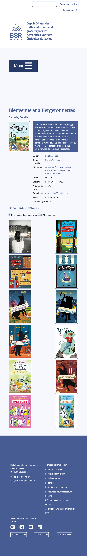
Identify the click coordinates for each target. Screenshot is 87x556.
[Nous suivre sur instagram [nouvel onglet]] (12, 527)
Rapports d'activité (53, 469)
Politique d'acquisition (55, 474)
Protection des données (56, 487)
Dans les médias (52, 478)
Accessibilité (17, 534)
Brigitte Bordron (52, 156)
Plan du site (40, 534)
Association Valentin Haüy (57, 193)
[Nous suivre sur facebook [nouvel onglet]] (21, 527)
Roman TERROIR (52, 173)
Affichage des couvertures (25, 215)
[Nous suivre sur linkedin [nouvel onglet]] (40, 527)
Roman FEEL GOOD (64, 170)
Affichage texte (49, 215)
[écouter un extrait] (13, 147)
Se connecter (69, 10)
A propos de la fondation (56, 465)
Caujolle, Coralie (18, 117)
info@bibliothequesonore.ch (23, 480)
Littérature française (54, 167)
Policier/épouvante (53, 160)
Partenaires (50, 483)
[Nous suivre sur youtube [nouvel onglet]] (31, 527)
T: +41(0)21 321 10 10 (20, 477)
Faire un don (63, 534)
